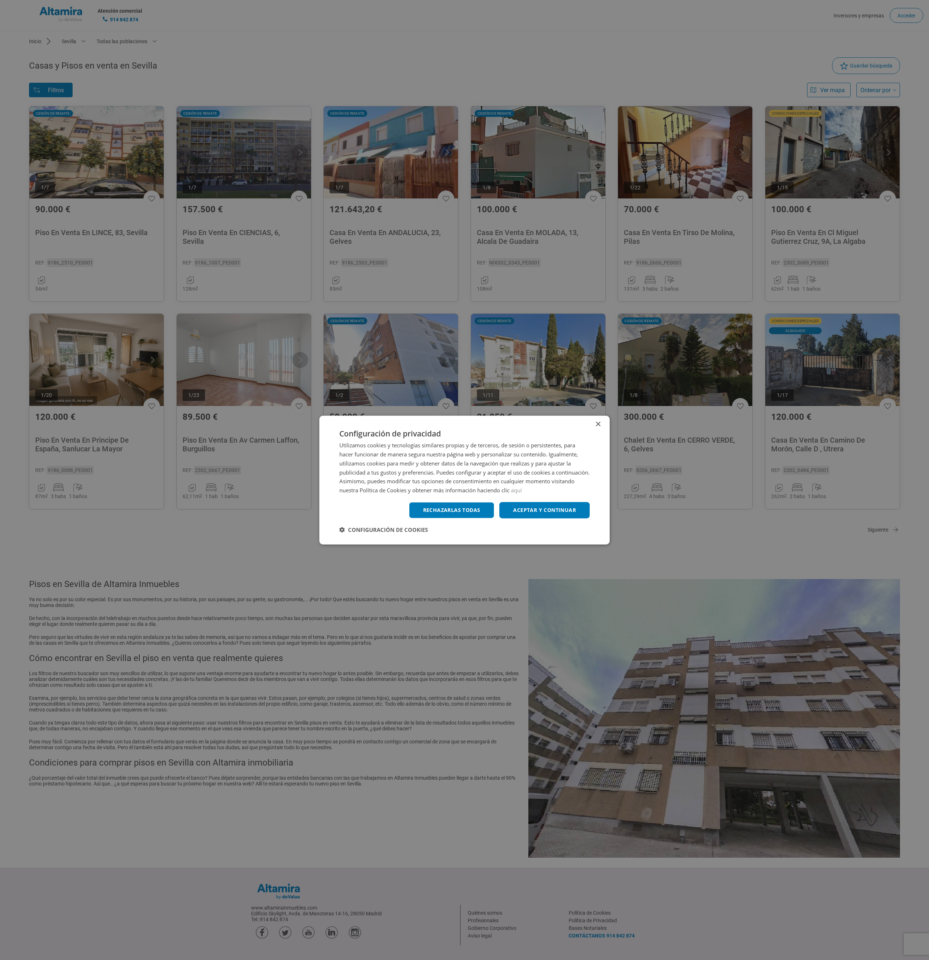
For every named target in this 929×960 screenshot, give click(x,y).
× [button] (598, 424)
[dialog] (464, 480)
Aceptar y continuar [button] (544, 509)
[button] (383, 529)
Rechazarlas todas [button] (451, 509)
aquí (516, 490)
